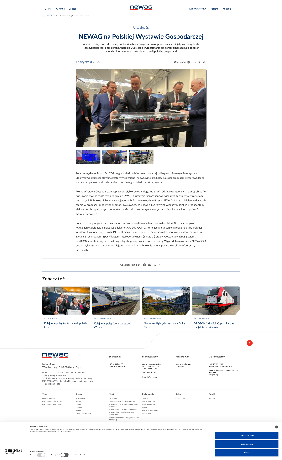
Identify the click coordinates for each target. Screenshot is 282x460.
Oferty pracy (180, 398)
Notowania (146, 413)
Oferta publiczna (148, 401)
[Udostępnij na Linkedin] (194, 62)
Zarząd (78, 404)
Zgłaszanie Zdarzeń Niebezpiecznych (123, 401)
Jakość (111, 394)
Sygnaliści (212, 398)
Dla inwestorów (148, 394)
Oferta (44, 394)
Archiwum (80, 410)
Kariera (178, 394)
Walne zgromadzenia (150, 410)
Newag (78, 401)
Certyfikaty (113, 398)
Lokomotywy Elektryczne (52, 401)
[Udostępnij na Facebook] (188, 62)
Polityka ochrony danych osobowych (123, 409)
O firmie (79, 394)
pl (236, 2)
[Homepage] (43, 16)
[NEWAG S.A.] (141, 7)
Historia (79, 407)
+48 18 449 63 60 (116, 364)
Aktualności (80, 398)
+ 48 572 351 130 (216, 364)
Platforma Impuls (48, 398)
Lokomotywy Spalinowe (51, 404)
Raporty (145, 407)
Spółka (145, 398)
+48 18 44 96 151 (149, 373)
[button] (204, 62)
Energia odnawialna (83, 413)
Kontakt (212, 394)
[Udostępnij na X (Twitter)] (199, 62)
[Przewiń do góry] (250, 343)
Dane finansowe (148, 404)
